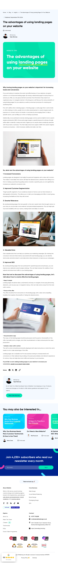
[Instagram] (7, 503)
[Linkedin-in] (11, 503)
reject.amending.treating (38, 528)
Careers (5, 522)
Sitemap (34, 557)
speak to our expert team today (20, 364)
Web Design (32, 491)
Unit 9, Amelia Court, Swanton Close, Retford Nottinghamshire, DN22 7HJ (41, 523)
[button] (9, 370)
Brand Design (32, 497)
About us (5, 516)
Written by (13, 35)
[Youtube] (18, 503)
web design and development (11, 497)
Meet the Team (7, 519)
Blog (10, 12)
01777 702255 (35, 516)
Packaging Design (34, 500)
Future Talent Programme (10, 531)
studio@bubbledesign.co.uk (39, 519)
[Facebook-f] (4, 503)
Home (4, 12)
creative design (15, 499)
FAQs (4, 528)
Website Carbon (15, 507)
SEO (30, 503)
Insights (16, 12)
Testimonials (6, 525)
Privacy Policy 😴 (25, 557)
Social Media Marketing (35, 494)
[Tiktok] (14, 503)
